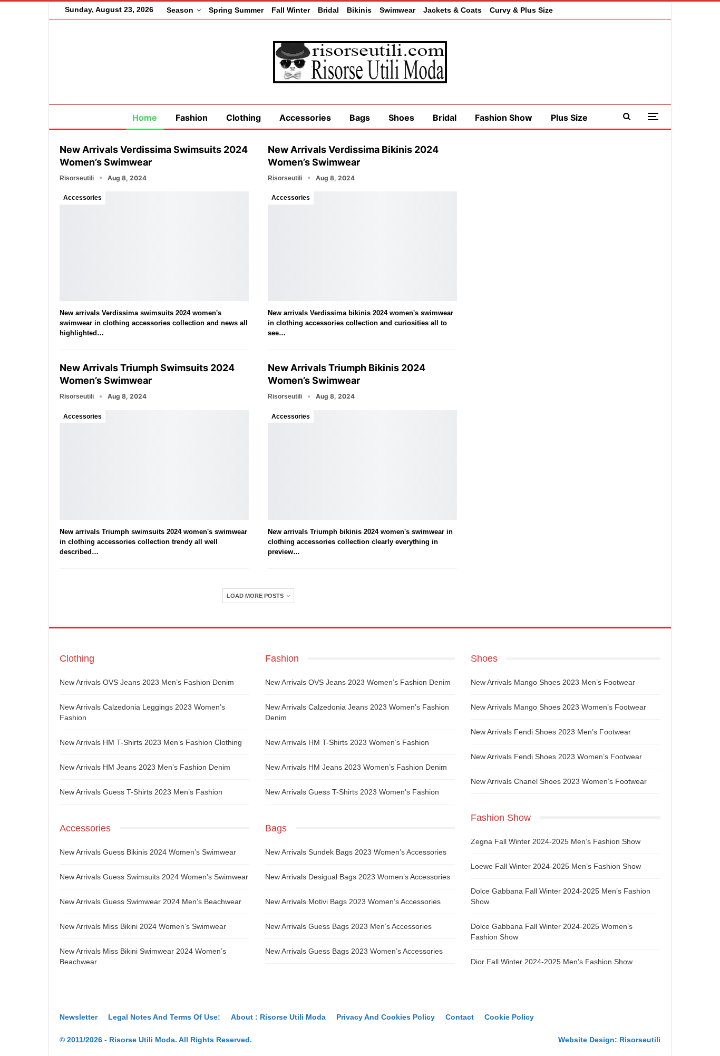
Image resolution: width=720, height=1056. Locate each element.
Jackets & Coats (452, 10)
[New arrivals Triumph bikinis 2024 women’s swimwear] (362, 465)
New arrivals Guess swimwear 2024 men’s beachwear (150, 901)
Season (180, 10)
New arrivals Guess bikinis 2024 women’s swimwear (148, 852)
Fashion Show (503, 117)
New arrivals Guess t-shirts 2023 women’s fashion (352, 792)
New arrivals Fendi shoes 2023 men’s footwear (551, 732)
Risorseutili (639, 1039)
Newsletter (79, 1017)
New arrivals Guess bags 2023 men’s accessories (348, 926)
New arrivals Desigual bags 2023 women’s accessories (357, 877)
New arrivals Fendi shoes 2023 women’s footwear (556, 756)
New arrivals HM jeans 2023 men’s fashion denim (145, 767)
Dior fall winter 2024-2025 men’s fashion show (552, 961)
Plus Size (569, 117)
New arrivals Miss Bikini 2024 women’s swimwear (143, 926)
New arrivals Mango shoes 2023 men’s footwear (553, 682)
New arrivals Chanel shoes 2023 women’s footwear (559, 781)
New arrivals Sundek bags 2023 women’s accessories (355, 852)
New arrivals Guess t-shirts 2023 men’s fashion (141, 792)
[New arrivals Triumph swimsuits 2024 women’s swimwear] (154, 465)
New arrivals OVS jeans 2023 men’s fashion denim (147, 682)
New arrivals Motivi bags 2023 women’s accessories (353, 901)
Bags (359, 117)
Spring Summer (236, 10)
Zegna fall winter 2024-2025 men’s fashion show (555, 841)
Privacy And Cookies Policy (385, 1017)
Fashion (192, 117)
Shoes (401, 117)
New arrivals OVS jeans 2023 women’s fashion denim (358, 682)
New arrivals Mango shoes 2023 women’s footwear (558, 707)
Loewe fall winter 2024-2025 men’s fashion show (556, 866)
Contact (459, 1017)
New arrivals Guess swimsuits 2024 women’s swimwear (154, 877)
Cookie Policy (509, 1017)
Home (144, 117)
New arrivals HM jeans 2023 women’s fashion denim (356, 767)
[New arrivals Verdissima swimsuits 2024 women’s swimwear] (154, 246)
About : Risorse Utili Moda (278, 1017)
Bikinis (359, 10)
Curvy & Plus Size (521, 10)
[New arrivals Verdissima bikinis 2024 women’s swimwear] (362, 246)
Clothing (243, 117)
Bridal (328, 10)
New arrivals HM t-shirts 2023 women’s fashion (347, 742)
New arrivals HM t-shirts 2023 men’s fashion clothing (151, 742)
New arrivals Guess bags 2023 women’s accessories (354, 951)
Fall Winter (290, 10)
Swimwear (397, 10)
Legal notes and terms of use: (164, 1017)
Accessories (305, 117)
